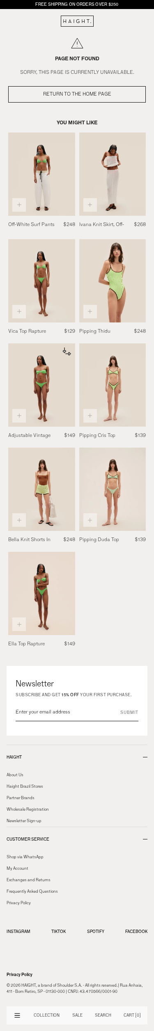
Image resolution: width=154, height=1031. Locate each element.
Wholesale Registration (28, 809)
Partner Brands (20, 798)
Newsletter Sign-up (24, 821)
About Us (15, 775)
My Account (17, 868)
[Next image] (67, 174)
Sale (77, 1015)
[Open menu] (17, 1015)
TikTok (58, 931)
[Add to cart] (19, 205)
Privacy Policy (19, 903)
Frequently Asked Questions (32, 891)
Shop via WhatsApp (25, 857)
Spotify (95, 931)
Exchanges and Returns (29, 880)
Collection (47, 1015)
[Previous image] (16, 174)
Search (103, 1015)
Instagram (18, 931)
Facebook (136, 931)
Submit (129, 713)
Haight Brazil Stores (25, 786)
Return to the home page (77, 94)
